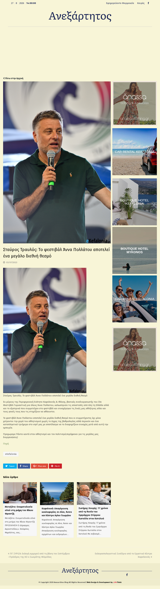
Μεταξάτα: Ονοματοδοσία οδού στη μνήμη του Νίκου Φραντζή (19, 510)
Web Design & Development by (104, 582)
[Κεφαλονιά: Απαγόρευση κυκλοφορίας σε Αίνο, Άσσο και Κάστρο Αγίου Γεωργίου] (57, 493)
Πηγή (6, 443)
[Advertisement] (80, 52)
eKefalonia (11, 454)
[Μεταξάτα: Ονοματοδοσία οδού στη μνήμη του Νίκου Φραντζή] (20, 492)
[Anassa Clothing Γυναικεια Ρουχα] (134, 125)
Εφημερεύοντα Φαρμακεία (120, 3)
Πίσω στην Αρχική (14, 78)
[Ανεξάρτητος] (80, 16)
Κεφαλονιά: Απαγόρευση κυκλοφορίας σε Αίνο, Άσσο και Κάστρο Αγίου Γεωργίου (57, 512)
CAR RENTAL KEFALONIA (134, 151)
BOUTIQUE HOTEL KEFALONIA (134, 201)
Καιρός (141, 3)
